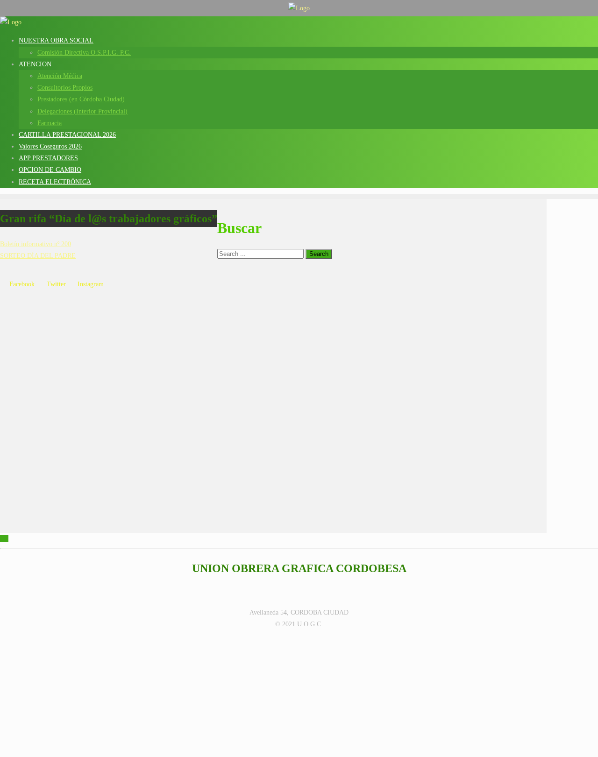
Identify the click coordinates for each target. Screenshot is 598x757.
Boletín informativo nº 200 (35, 244)
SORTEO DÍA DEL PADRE (38, 255)
